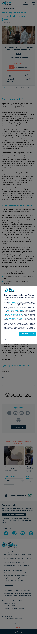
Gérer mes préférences (13, 340)
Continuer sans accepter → (26, 289)
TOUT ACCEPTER (27, 334)
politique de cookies (9, 330)
